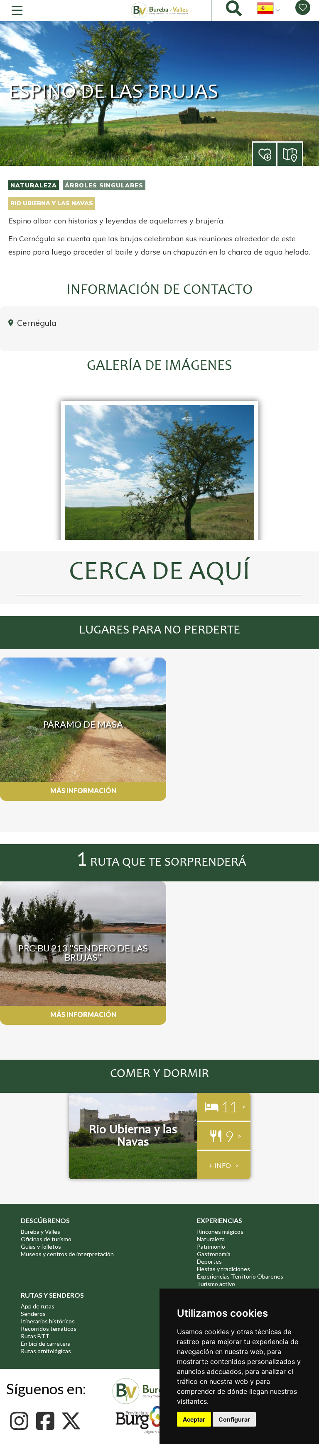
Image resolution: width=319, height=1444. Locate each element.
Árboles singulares (104, 185)
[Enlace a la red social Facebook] (47, 1421)
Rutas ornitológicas (46, 1350)
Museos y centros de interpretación (67, 1253)
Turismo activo (216, 1283)
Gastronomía (214, 1253)
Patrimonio (211, 1246)
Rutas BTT (35, 1336)
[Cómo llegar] (290, 153)
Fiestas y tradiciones (223, 1268)
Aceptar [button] (194, 1419)
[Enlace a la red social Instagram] (21, 1421)
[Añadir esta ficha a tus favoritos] (276, 155)
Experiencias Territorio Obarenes (240, 1276)
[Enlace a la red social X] (73, 1421)
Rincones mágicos (220, 1231)
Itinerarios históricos (48, 1321)
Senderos (33, 1313)
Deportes (209, 1261)
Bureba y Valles (40, 1231)
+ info (220, 1165)
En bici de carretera (46, 1343)
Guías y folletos (41, 1246)
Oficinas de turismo (46, 1239)
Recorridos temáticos (48, 1328)
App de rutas (37, 1306)
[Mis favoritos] (302, 7)
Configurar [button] (234, 1419)
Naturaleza (33, 185)
